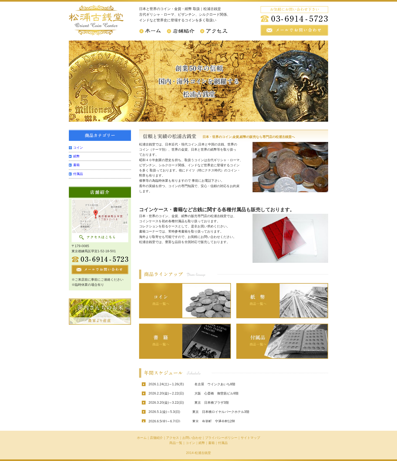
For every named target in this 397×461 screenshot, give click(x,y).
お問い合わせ (192, 438)
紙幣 (76, 156)
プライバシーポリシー (221, 438)
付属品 (78, 174)
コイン (78, 148)
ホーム (142, 438)
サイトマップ (250, 438)
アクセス (172, 438)
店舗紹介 (156, 438)
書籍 (76, 165)
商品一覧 (175, 443)
